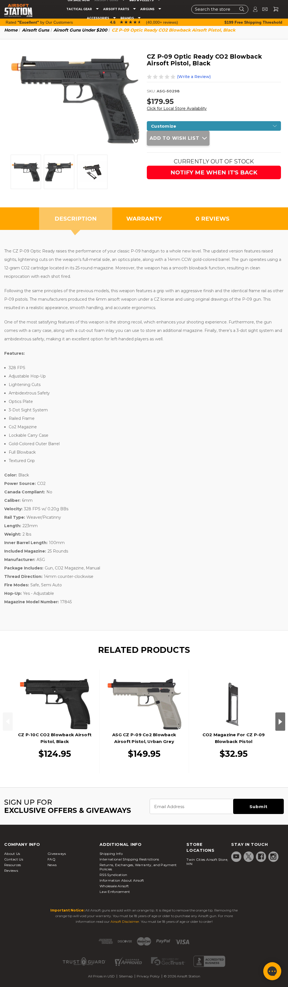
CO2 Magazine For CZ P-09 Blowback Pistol (233, 738)
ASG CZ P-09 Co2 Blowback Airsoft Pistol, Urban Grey (144, 738)
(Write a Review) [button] (194, 76)
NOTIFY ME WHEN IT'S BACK (213, 172)
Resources (12, 865)
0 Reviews (212, 218)
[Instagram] (273, 856)
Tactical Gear (79, 9)
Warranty (144, 218)
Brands (127, 18)
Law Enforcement (115, 892)
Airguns (147, 9)
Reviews (11, 870)
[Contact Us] (262, 9)
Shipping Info (111, 853)
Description (76, 218)
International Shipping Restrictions (129, 859)
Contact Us (13, 859)
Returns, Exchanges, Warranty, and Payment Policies (138, 867)
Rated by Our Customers (39, 22)
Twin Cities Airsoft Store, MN (207, 861)
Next (280, 721)
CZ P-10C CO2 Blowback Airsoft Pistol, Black (54, 738)
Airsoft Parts (116, 9)
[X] (249, 856)
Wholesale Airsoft (114, 886)
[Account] (252, 9)
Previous (8, 721)
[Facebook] (261, 856)
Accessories (98, 18)
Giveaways (57, 853)
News (52, 865)
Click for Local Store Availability (177, 108)
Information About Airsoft (122, 880)
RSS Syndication (113, 875)
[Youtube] (236, 856)
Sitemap (126, 976)
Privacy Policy (148, 976)
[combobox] (219, 9)
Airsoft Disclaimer (125, 921)
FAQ (51, 859)
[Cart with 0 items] (274, 9)
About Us (12, 853)
